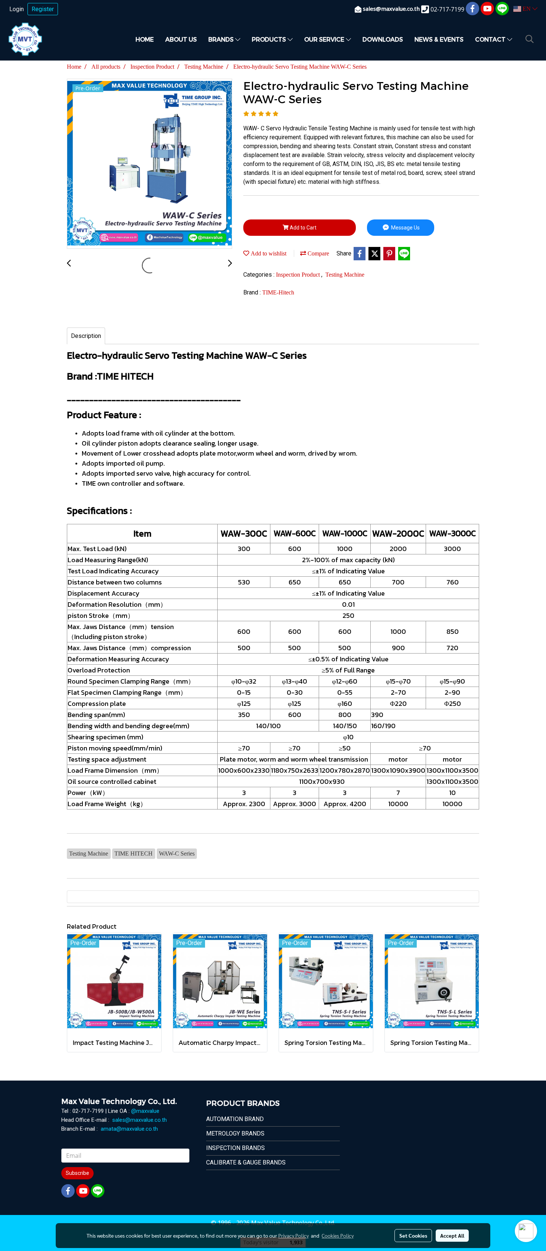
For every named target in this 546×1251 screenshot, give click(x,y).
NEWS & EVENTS (439, 39)
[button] (529, 39)
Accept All (452, 1235)
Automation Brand (235, 1119)
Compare (317, 253)
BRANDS (221, 39)
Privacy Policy (293, 1235)
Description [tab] (86, 335)
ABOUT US (181, 39)
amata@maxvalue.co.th (129, 1128)
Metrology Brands (235, 1133)
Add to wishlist (267, 253)
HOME (145, 39)
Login (16, 9)
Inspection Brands (235, 1147)
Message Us (405, 228)
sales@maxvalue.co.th (139, 1120)
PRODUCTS (269, 39)
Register (43, 9)
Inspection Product (298, 274)
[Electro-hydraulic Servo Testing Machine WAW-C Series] (149, 164)
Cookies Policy (338, 1235)
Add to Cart (302, 228)
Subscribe (77, 1173)
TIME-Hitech (278, 292)
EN (526, 9)
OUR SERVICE (325, 39)
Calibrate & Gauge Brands (246, 1162)
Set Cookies (413, 1235)
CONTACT (491, 39)
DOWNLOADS (383, 39)
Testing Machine (344, 274)
